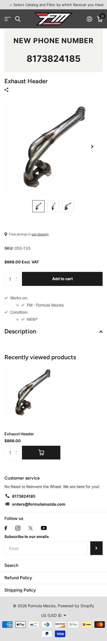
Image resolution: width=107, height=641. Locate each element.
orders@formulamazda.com (38, 504)
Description (20, 331)
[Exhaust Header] (32, 392)
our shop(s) (40, 234)
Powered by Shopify (76, 605)
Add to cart (62, 278)
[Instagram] (17, 528)
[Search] (17, 19)
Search (11, 565)
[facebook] (5, 528)
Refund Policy (18, 577)
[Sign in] (89, 19)
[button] (92, 146)
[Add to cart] (41, 452)
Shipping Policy (20, 590)
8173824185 (54, 58)
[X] (31, 528)
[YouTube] (44, 528)
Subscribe (96, 548)
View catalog (7, 19)
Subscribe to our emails (26, 536)
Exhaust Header (19, 433)
